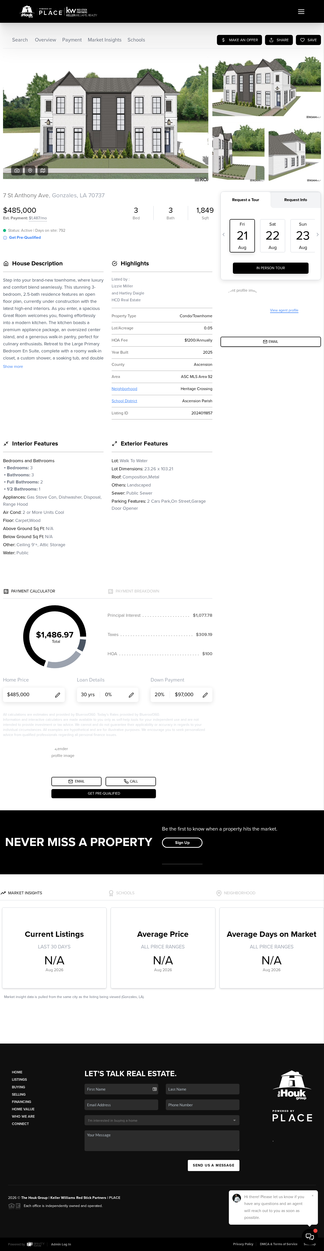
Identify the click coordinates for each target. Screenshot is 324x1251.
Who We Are (23, 1116)
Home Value (23, 1109)
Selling (19, 1094)
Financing (21, 1102)
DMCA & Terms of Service (278, 1244)
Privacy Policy (243, 1244)
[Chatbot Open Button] (310, 1237)
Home (17, 1072)
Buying (18, 1087)
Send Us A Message (213, 1165)
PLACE (114, 1198)
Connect (20, 1124)
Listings (19, 1079)
